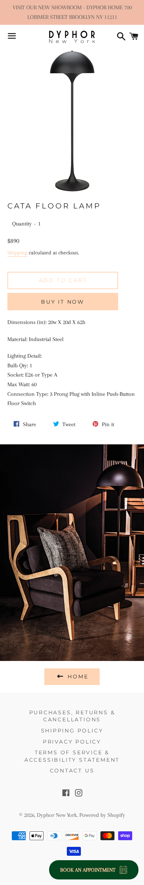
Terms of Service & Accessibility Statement (72, 756)
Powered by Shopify (102, 815)
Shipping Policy (72, 730)
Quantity (22, 223)
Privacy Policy (72, 741)
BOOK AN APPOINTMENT (88, 870)
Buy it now (63, 301)
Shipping (17, 253)
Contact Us (72, 770)
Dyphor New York (57, 815)
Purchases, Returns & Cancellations (72, 716)
